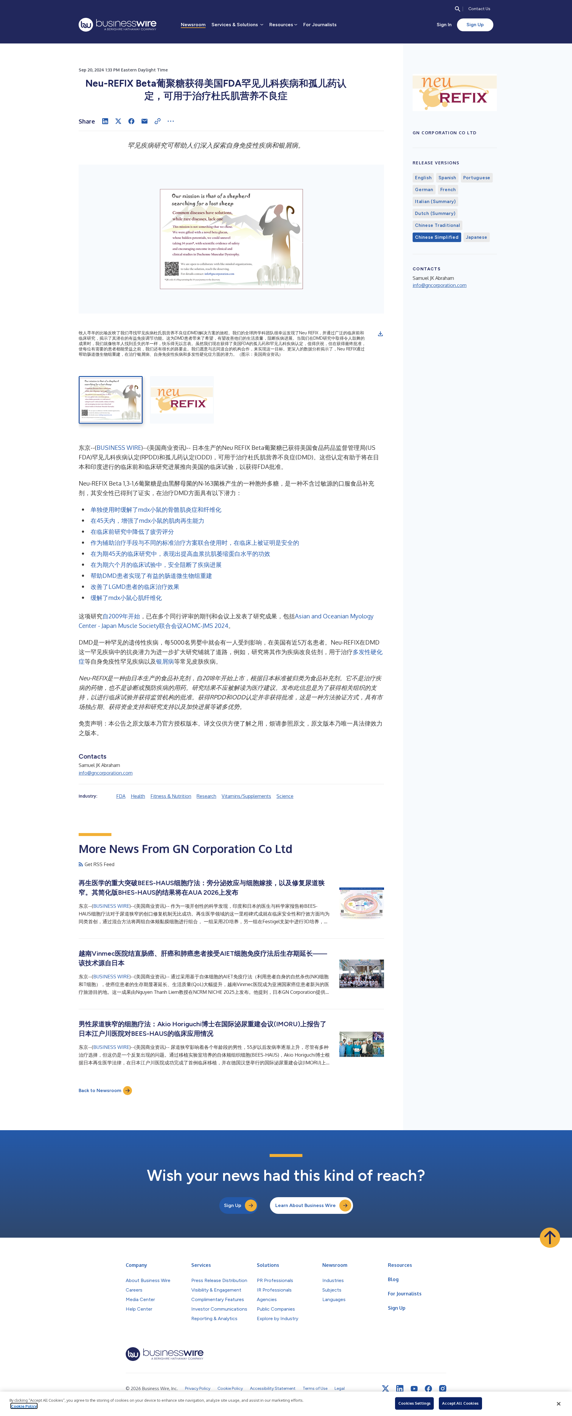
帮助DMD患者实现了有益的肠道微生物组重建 (151, 575)
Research (206, 796)
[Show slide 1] (111, 400)
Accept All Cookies (460, 1403)
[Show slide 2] (182, 400)
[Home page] (117, 25)
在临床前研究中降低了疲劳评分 (132, 531)
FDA (120, 796)
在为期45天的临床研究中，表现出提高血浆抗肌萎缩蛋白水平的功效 (180, 553)
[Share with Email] (144, 121)
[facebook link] (428, 1388)
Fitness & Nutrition (170, 796)
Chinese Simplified (437, 237)
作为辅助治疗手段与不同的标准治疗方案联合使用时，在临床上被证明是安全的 (195, 542)
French (448, 189)
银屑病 (165, 661)
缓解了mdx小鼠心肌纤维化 (126, 597)
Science (284, 796)
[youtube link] (414, 1389)
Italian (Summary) (435, 201)
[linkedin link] (399, 1388)
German (424, 189)
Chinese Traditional (437, 225)
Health (138, 796)
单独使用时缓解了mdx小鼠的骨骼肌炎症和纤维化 (156, 509)
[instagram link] (442, 1388)
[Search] (457, 9)
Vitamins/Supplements (246, 796)
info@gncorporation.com (106, 773)
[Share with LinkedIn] (105, 121)
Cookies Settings (414, 1403)
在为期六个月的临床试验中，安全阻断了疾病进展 (156, 564)
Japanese (476, 237)
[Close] (558, 1403)
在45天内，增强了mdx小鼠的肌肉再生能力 (147, 520)
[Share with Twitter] (118, 121)
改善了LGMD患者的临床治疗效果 (135, 586)
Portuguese (477, 177)
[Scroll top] (550, 1238)
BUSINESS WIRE (119, 447)
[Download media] (380, 333)
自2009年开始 (121, 616)
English (423, 177)
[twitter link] (385, 1388)
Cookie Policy (24, 1405)
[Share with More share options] (170, 121)
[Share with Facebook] (131, 121)
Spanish (447, 177)
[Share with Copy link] (157, 121)
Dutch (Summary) (435, 213)
